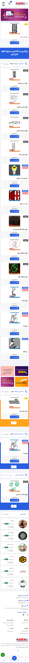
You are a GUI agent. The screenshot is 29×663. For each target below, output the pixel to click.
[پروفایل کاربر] (4, 660)
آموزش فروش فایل (24, 633)
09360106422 (19, 598)
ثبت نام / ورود (25, 622)
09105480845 (25, 598)
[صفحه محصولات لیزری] (11, 660)
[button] (9, 4)
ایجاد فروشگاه (25, 631)
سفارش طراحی (10, 631)
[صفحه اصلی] (18, 660)
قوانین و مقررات (9, 625)
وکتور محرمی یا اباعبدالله (23, 37)
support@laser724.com (23, 603)
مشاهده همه (6, 64)
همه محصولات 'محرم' (7, 475)
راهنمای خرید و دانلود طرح (8, 622)
